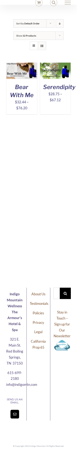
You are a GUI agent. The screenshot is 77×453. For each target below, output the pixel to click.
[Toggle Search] (53, 2)
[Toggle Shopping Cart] (39, 2)
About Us (38, 294)
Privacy (38, 322)
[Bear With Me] (21, 65)
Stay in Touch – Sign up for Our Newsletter (62, 324)
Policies (38, 313)
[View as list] (42, 46)
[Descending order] (60, 23)
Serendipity (59, 87)
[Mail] (14, 414)
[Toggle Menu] (68, 3)
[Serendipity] (55, 65)
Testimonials (39, 303)
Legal (38, 332)
